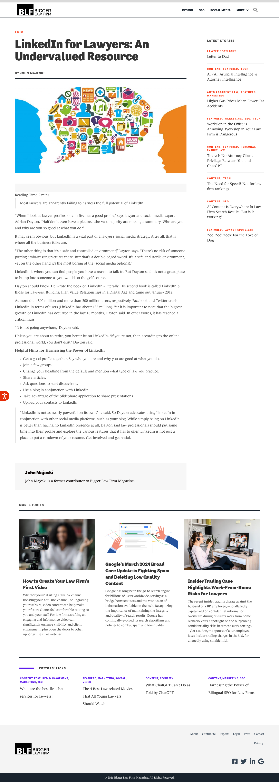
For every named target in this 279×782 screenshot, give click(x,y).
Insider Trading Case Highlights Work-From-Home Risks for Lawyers (219, 587)
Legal (236, 733)
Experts (224, 733)
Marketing (215, 95)
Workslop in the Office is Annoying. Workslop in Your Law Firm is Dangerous (234, 129)
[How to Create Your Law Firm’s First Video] (57, 544)
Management (58, 678)
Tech (245, 69)
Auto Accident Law (222, 92)
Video (87, 681)
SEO (201, 10)
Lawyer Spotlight (221, 51)
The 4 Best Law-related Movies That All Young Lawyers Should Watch (108, 696)
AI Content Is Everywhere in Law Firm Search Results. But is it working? (234, 212)
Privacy (258, 743)
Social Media (220, 10)
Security (166, 678)
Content (214, 69)
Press (247, 733)
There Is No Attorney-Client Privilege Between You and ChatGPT (230, 161)
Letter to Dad (218, 56)
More (240, 10)
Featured (230, 69)
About (194, 733)
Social (19, 31)
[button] (247, 10)
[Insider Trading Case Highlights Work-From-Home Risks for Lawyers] (222, 544)
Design (187, 10)
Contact (259, 733)
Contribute (209, 733)
